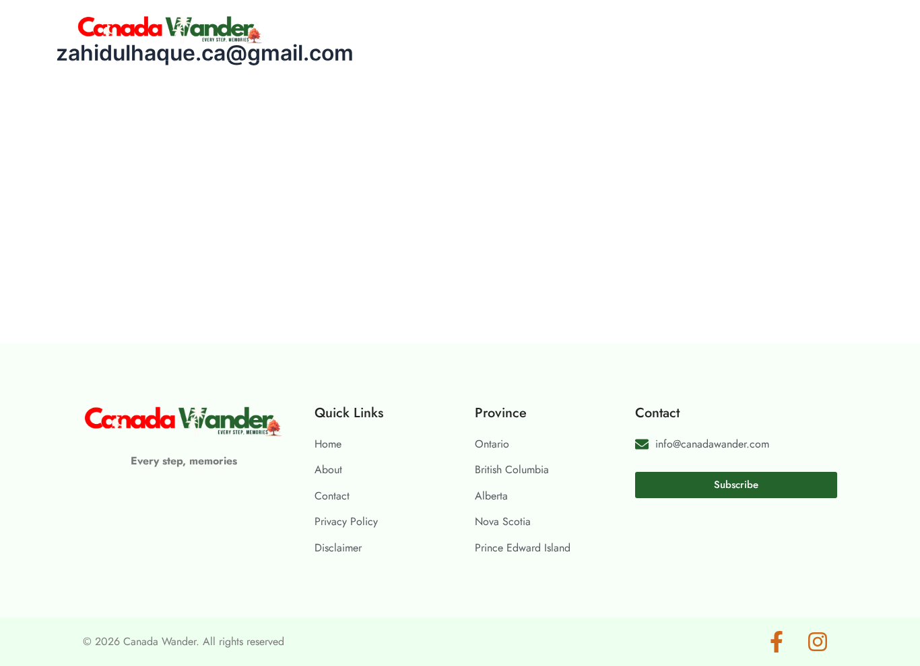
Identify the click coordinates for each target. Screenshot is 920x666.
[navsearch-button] (826, 29)
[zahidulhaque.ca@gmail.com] (207, 75)
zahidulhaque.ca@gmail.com (407, 102)
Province (388, 30)
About (450, 30)
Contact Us (517, 30)
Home (326, 30)
